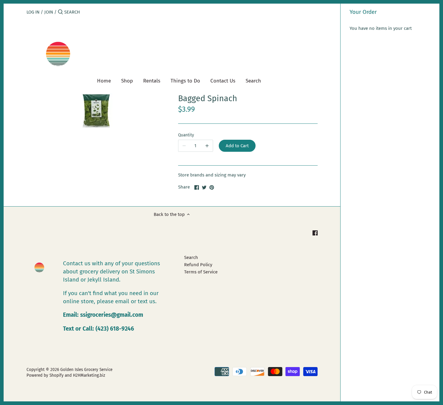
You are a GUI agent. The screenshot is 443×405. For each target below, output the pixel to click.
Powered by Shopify (45, 375)
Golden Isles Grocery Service (86, 369)
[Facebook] (315, 232)
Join (48, 12)
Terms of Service (201, 272)
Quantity (186, 135)
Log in (33, 12)
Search (191, 257)
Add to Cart (237, 145)
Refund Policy (198, 264)
